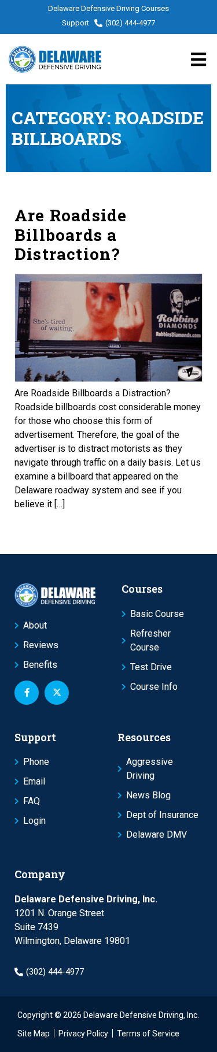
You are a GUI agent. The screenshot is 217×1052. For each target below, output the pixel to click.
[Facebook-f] (26, 693)
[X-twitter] (57, 693)
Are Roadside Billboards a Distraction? (70, 235)
